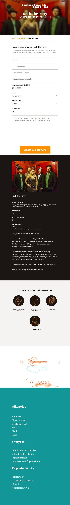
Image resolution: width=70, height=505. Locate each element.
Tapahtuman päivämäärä (21, 85)
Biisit (14, 434)
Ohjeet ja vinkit (19, 420)
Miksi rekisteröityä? (21, 487)
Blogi (14, 427)
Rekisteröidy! (18, 476)
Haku (13, 38)
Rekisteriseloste (19, 457)
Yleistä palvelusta (20, 423)
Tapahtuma (16, 108)
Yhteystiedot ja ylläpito (23, 454)
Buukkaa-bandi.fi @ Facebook (26, 461)
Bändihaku (17, 416)
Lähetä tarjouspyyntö (35, 150)
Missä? (14, 93)
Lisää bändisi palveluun (23, 480)
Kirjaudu (16, 484)
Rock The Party (22, 38)
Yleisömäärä (16, 100)
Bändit (15, 431)
